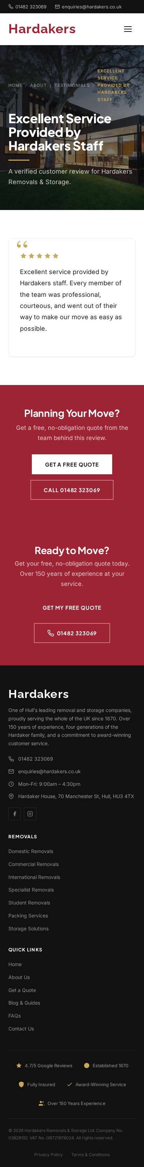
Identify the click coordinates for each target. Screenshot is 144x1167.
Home (15, 85)
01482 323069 (30, 6)
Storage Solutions (28, 928)
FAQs (14, 1016)
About (38, 85)
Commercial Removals (33, 864)
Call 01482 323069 (72, 490)
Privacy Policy (48, 1154)
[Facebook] (14, 814)
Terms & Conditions (90, 1154)
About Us (19, 977)
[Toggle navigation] (128, 29)
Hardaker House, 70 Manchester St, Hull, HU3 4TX (76, 796)
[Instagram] (30, 814)
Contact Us (21, 1029)
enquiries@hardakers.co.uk (92, 6)
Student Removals (29, 903)
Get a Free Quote (72, 464)
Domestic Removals (30, 851)
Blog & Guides (24, 1003)
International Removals (34, 877)
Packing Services (28, 915)
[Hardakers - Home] (50, 29)
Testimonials (72, 85)
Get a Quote (22, 990)
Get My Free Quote (72, 607)
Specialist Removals (31, 890)
